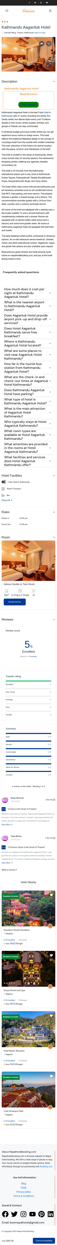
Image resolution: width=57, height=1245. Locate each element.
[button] (48, 65)
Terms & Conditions (23, 1196)
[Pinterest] (41, 1214)
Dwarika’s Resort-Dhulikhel (17, 930)
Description (9, 81)
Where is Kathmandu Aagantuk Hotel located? (22, 343)
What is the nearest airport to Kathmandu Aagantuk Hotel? (24, 306)
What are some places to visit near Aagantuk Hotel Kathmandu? (23, 354)
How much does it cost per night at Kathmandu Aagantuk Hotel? (24, 293)
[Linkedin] (50, 1214)
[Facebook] (5, 1214)
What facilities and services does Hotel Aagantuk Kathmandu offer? (24, 461)
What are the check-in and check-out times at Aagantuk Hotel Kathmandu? (26, 381)
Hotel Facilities (12, 475)
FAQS (24, 1187)
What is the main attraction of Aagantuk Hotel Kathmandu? (24, 412)
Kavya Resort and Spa (14, 990)
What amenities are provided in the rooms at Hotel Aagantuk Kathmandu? (25, 448)
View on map (39, 33)
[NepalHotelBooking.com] (50, 926)
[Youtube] (32, 1214)
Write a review (9, 870)
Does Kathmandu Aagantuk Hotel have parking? (24, 392)
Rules (6, 512)
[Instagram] (23, 1214)
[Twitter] (14, 1214)
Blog (23, 1183)
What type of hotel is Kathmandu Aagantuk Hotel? (25, 401)
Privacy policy (23, 1191)
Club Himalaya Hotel (13, 1111)
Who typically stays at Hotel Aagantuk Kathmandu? (25, 424)
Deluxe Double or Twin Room (19, 584)
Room (6, 537)
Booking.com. (46, 1166)
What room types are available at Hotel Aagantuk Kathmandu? (24, 435)
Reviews (7, 619)
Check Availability (44, 1241)
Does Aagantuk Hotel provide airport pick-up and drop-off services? (26, 319)
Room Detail (14, 602)
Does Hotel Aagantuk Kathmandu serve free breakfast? (20, 332)
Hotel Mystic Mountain (14, 1051)
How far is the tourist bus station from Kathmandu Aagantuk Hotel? (23, 367)
